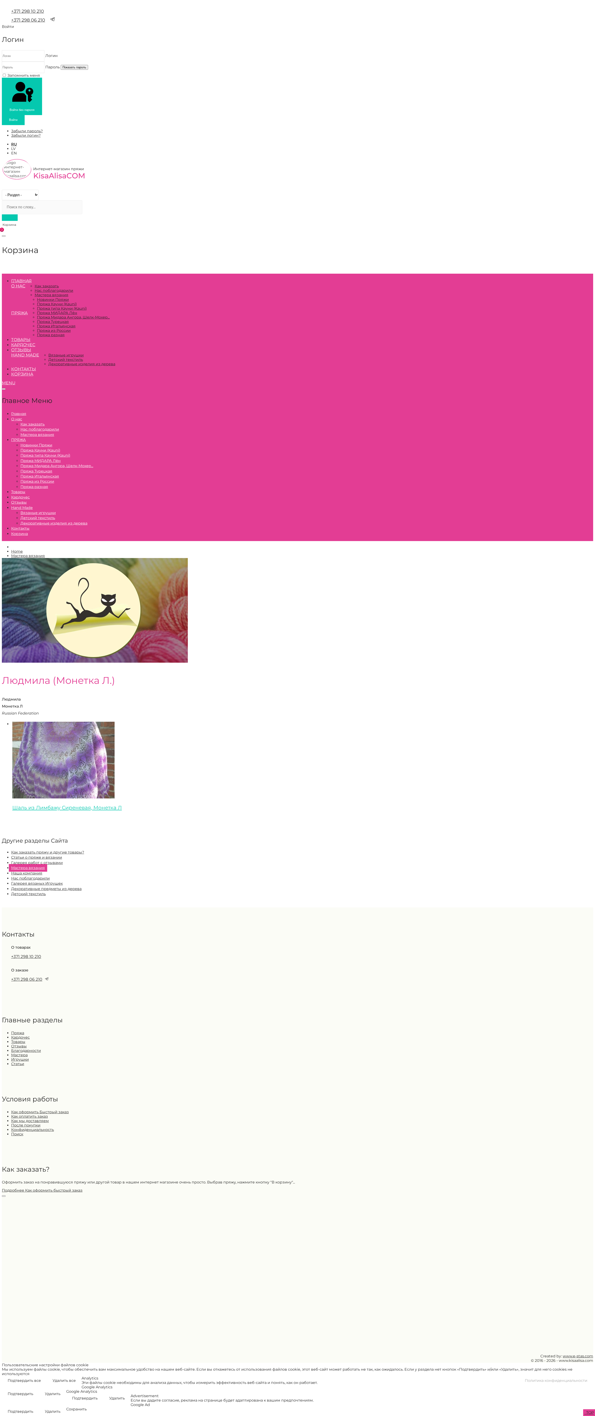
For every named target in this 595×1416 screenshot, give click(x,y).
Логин (51, 55)
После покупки (25, 1125)
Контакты (23, 369)
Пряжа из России (54, 330)
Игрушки (20, 1059)
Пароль (52, 67)
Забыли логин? (26, 135)
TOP (589, 1412)
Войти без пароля (22, 110)
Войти (13, 120)
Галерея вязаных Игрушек (37, 883)
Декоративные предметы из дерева (46, 889)
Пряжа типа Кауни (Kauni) (62, 308)
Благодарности (26, 1050)
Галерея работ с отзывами (37, 863)
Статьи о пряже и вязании (36, 857)
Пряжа (17, 1033)
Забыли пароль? (27, 131)
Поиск (17, 1134)
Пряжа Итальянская (56, 326)
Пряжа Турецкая (53, 321)
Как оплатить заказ (29, 1116)
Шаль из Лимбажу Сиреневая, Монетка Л (67, 807)
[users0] (95, 661)
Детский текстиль (65, 359)
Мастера (19, 1055)
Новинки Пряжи (53, 299)
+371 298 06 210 (28, 20)
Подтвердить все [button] (24, 1380)
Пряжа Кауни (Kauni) (57, 304)
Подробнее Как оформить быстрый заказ (42, 1190)
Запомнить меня (23, 75)
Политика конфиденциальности (556, 1380)
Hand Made (25, 355)
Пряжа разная (51, 335)
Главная (21, 280)
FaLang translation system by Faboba (19, 823)
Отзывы (21, 349)
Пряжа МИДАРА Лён (57, 313)
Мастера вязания (51, 295)
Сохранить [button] (76, 1409)
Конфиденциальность (32, 1129)
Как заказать (47, 286)
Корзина (22, 374)
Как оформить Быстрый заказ (40, 1112)
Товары (20, 339)
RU (14, 144)
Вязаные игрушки (66, 355)
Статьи (17, 1064)
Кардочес (23, 344)
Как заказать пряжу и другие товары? (47, 852)
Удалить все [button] (64, 1380)
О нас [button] (18, 286)
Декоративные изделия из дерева (81, 364)
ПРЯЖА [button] (19, 313)
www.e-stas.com (578, 1356)
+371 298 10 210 (27, 11)
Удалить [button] (52, 1394)
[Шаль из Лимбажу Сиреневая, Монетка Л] (63, 797)
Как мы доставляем (30, 1121)
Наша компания (26, 873)
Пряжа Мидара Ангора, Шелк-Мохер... (73, 317)
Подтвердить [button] (20, 1394)
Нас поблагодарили (54, 290)
